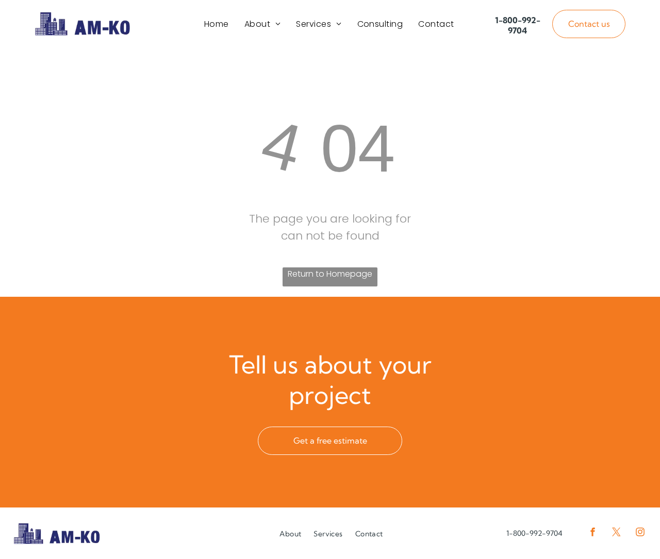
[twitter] (616, 533)
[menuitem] (216, 24)
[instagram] (640, 533)
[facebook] (592, 533)
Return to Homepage (330, 274)
